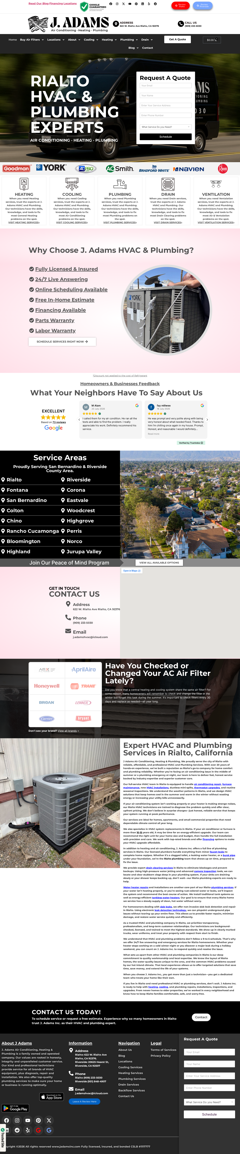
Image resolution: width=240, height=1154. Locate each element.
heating (153, 986)
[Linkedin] (142, 4)
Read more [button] (153, 434)
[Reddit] (155, 4)
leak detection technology (170, 910)
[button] (207, 419)
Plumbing (127, 39)
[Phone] (68, 617)
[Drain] (168, 184)
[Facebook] (111, 4)
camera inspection (205, 871)
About (72, 39)
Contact (147, 47)
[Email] (68, 631)
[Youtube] (130, 4)
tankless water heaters (165, 897)
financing (208, 839)
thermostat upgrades (207, 787)
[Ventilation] (216, 184)
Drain (145, 39)
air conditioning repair (207, 784)
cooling (163, 986)
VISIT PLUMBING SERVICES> (120, 222)
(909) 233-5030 (193, 26)
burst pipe (229, 855)
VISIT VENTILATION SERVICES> (216, 222)
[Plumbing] (120, 184)
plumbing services (222, 887)
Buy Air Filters (30, 39)
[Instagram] (117, 4)
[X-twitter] (123, 4)
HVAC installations (157, 787)
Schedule (166, 136)
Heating (107, 39)
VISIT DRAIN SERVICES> (168, 222)
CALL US (191, 22)
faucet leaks (217, 851)
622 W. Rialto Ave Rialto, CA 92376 (139, 26)
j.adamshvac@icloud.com (91, 1093)
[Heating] (24, 184)
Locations (54, 39)
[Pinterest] (136, 4)
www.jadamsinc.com (66, 1146)
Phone (80, 618)
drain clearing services (159, 867)
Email (79, 632)
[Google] (38, 1130)
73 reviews (59, 422)
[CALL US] (181, 24)
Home (13, 39)
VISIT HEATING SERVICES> (24, 222)
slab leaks (166, 906)
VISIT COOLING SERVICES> (72, 222)
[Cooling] (72, 184)
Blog (131, 47)
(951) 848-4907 (97, 1081)
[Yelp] (149, 4)
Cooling (89, 39)
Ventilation (216, 194)
